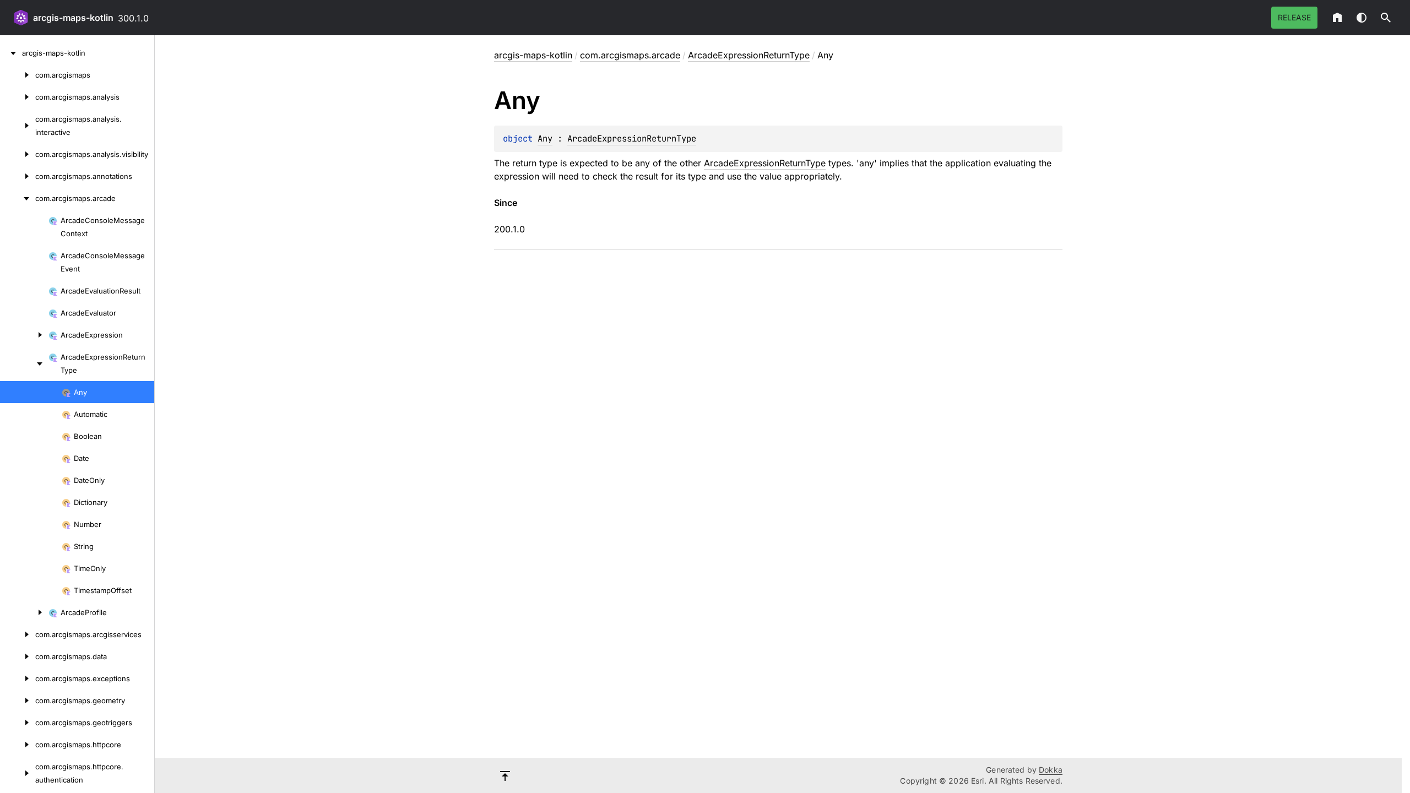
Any (545, 138)
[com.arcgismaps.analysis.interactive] (17, 125)
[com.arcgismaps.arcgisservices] (17, 634)
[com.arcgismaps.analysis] (17, 97)
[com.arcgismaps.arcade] (17, 198)
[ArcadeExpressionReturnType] (24, 363)
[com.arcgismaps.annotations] (17, 176)
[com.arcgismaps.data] (17, 656)
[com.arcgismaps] (17, 75)
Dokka (1050, 769)
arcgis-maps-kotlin (73, 17)
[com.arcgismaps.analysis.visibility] (17, 154)
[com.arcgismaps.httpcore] (17, 745)
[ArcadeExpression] (24, 335)
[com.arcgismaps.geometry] (17, 700)
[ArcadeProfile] (24, 612)
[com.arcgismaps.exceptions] (17, 678)
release (1294, 17)
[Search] (1386, 18)
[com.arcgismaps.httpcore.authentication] (17, 773)
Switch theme (1362, 18)
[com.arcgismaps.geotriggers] (17, 722)
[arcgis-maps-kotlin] (11, 53)
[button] (1386, 18)
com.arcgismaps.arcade (630, 55)
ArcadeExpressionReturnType (749, 55)
